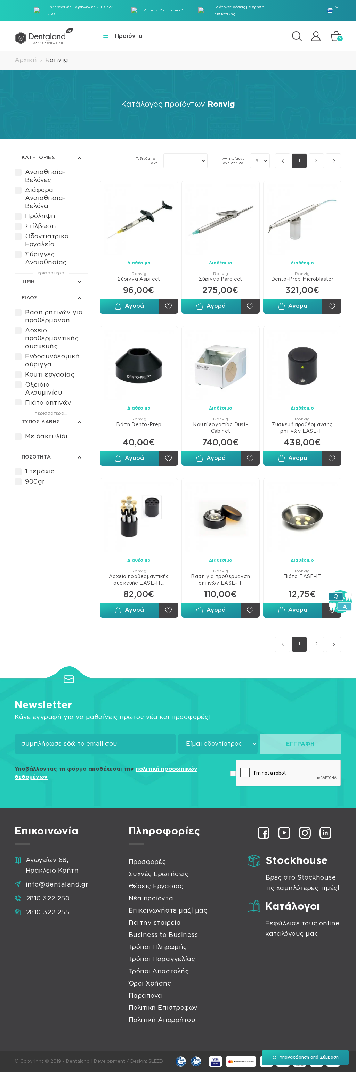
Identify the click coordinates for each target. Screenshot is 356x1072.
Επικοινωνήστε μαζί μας (168, 911)
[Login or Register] (316, 36)
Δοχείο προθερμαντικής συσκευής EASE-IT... (139, 580)
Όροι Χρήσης (150, 984)
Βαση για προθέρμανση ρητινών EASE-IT (220, 580)
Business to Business (163, 935)
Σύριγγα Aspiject (139, 279)
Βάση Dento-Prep (138, 424)
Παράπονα (145, 996)
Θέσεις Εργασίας (156, 886)
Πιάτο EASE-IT (302, 576)
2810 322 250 (48, 899)
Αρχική (26, 60)
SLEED (155, 1061)
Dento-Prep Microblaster (302, 279)
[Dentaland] (44, 36)
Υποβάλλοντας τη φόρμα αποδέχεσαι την (106, 773)
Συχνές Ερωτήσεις (159, 874)
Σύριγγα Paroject (220, 279)
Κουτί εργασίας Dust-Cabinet (220, 428)
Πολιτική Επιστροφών (163, 1008)
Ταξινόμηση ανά (147, 161)
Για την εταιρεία (155, 923)
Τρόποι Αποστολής (159, 971)
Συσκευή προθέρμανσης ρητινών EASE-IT (302, 428)
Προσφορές (147, 862)
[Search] (297, 36)
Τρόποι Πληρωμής (158, 947)
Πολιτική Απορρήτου (162, 1020)
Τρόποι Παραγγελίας (162, 959)
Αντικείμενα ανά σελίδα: (233, 161)
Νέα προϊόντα (151, 899)
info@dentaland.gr (57, 885)
